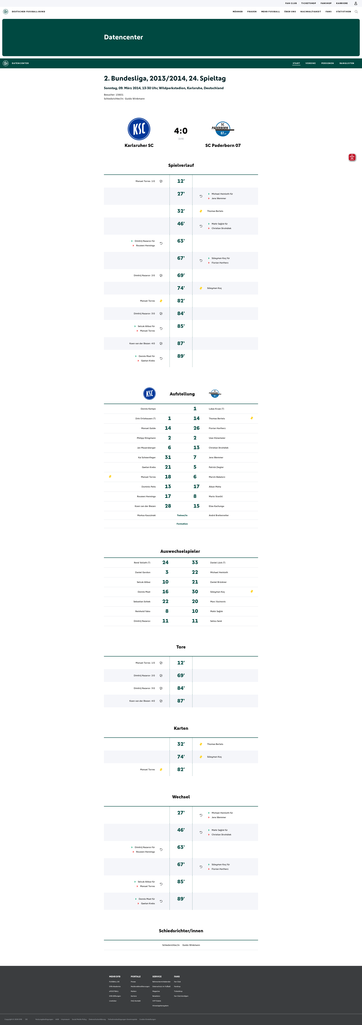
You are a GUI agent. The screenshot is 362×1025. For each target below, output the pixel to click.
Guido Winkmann (135, 99)
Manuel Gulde (148, 428)
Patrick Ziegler (216, 467)
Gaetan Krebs (148, 361)
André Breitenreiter (219, 515)
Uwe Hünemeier (217, 438)
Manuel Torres (143, 181)
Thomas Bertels (215, 211)
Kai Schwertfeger (147, 457)
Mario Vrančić (216, 496)
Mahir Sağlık (218, 224)
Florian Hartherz (220, 263)
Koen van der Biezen (139, 343)
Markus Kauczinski (146, 515)
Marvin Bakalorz (217, 477)
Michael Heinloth (220, 194)
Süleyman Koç (219, 258)
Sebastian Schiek (141, 601)
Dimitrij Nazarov (143, 241)
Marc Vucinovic (218, 601)
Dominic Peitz (149, 487)
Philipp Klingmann (146, 438)
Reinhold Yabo (142, 611)
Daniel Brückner (218, 582)
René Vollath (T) (142, 563)
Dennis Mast (145, 356)
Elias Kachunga (216, 506)
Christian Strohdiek (221, 228)
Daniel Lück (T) (217, 563)
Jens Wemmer (219, 198)
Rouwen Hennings (145, 245)
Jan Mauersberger (146, 448)
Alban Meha (215, 487)
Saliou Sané (216, 621)
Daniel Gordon (142, 572)
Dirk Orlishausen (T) (145, 418)
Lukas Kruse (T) (216, 409)
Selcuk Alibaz (144, 326)
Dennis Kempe (148, 409)
